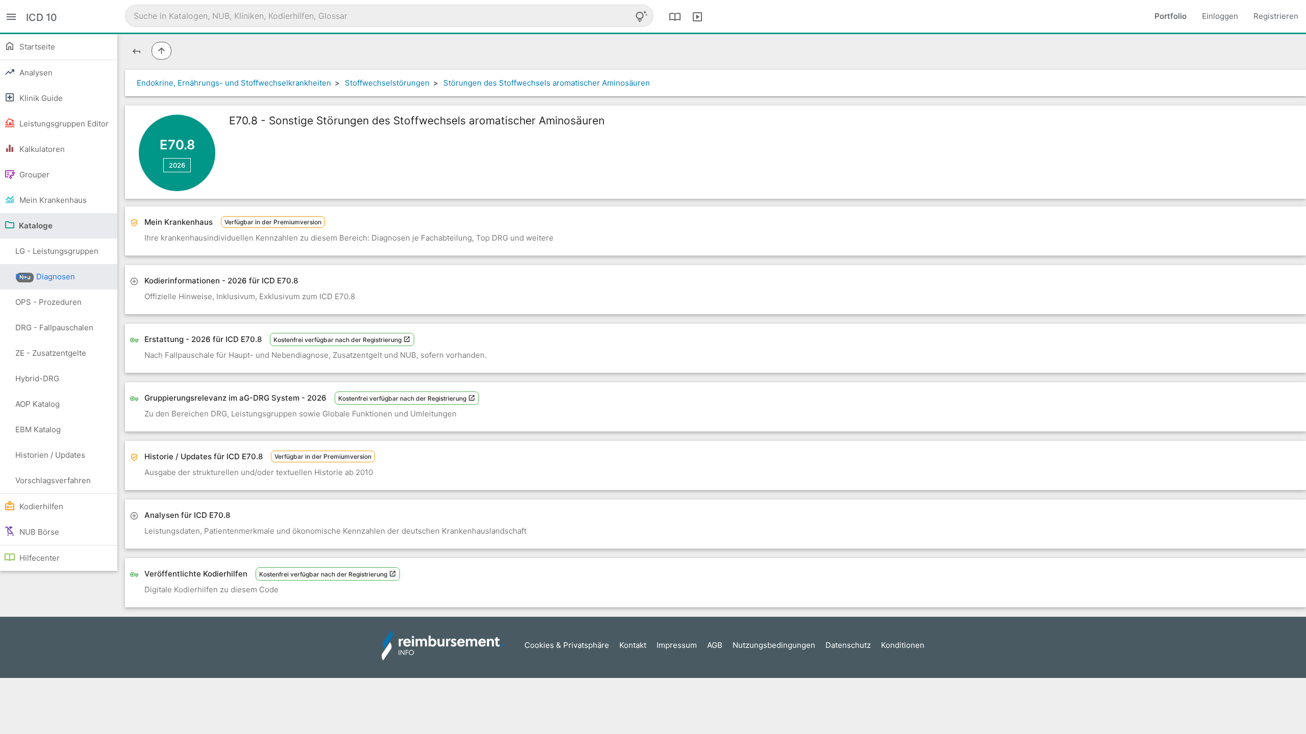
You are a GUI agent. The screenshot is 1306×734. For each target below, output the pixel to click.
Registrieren (1275, 16)
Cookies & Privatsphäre (566, 645)
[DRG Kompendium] (675, 16)
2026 (177, 165)
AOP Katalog (37, 404)
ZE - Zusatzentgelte (50, 353)
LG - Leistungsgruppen (56, 255)
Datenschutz (848, 645)
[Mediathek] (697, 16)
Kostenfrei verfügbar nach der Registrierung (338, 340)
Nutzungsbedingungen (774, 645)
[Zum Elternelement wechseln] (161, 51)
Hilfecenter (38, 558)
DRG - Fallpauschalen (54, 327)
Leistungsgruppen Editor (63, 123)
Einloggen (1220, 16)
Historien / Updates (50, 455)
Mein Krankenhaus (52, 200)
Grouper (33, 174)
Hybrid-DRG (37, 378)
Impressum (677, 645)
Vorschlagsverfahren (53, 480)
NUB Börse (38, 532)
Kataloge (35, 225)
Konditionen (902, 645)
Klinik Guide (40, 98)
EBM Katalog (38, 429)
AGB (714, 645)
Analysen (35, 72)
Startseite (36, 46)
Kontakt (632, 645)
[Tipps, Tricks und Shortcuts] (641, 16)
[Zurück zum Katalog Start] (136, 51)
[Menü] (11, 16)
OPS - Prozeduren (48, 302)
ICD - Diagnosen (45, 276)
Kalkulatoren (41, 149)
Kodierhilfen (40, 506)
